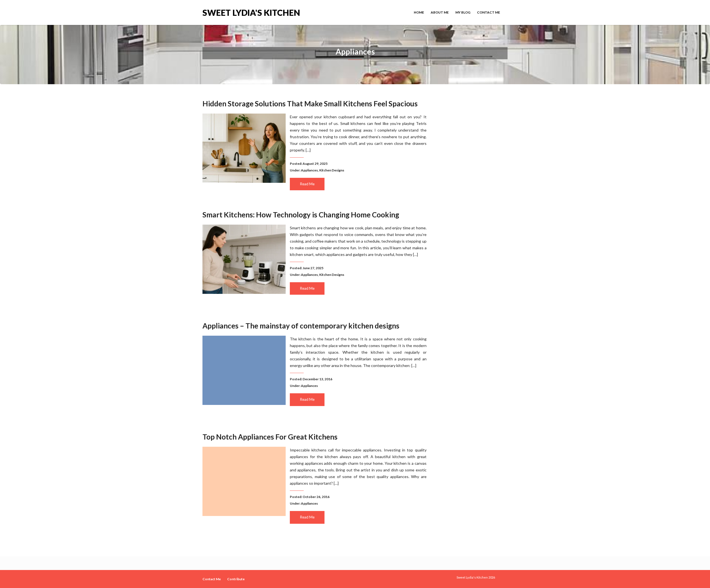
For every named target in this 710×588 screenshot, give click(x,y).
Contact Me (488, 12)
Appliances (309, 170)
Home (419, 12)
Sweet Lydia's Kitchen (251, 12)
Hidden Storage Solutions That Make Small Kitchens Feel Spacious (310, 103)
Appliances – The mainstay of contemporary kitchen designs (300, 325)
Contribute (236, 579)
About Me (440, 12)
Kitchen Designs (331, 170)
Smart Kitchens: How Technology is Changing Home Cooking (300, 214)
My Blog (462, 12)
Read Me (307, 184)
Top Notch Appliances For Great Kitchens (270, 436)
